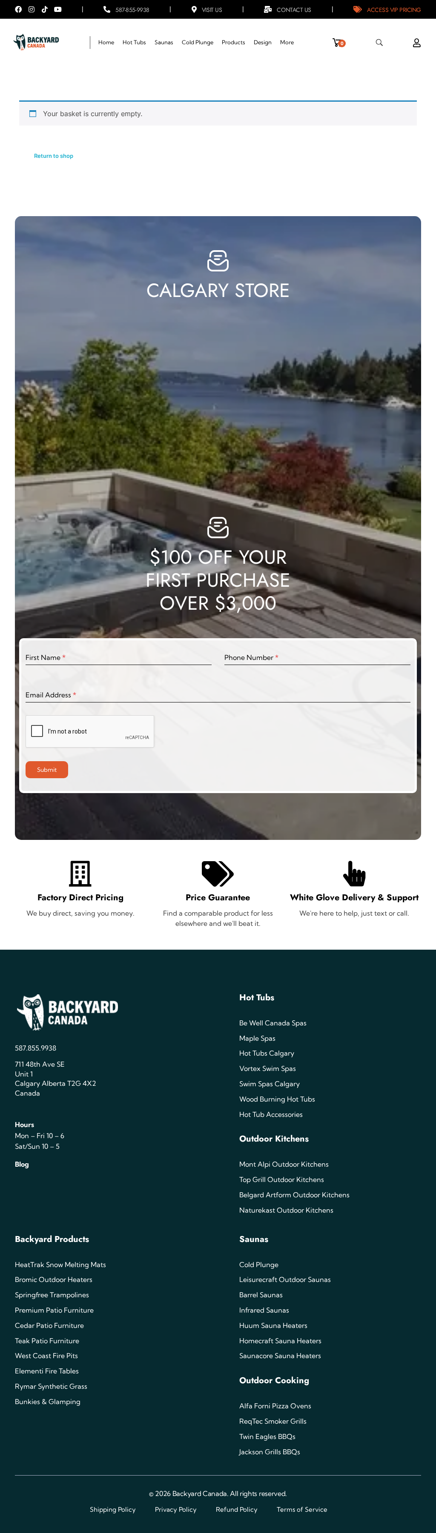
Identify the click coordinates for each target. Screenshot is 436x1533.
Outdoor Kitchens (274, 1139)
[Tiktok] (44, 9)
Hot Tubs (256, 997)
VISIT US (212, 10)
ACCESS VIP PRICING (394, 10)
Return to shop (53, 155)
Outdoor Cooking (274, 1380)
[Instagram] (31, 9)
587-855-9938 (132, 10)
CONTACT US (294, 10)
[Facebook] (18, 9)
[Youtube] (57, 9)
